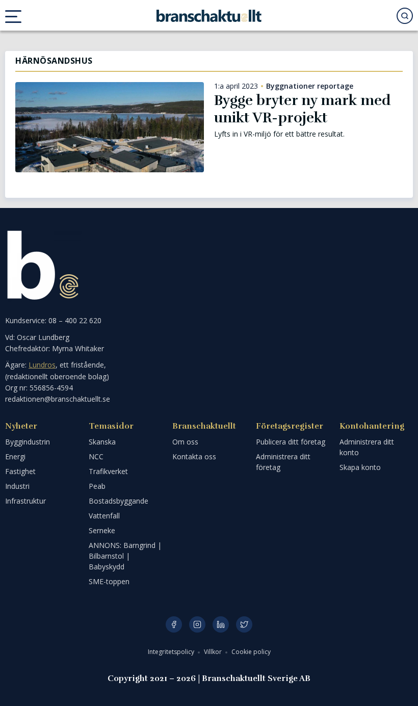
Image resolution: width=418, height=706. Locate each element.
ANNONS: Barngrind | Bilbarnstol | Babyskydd (125, 555)
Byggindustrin (27, 442)
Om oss (185, 442)
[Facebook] (174, 624)
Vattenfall (104, 515)
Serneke (102, 530)
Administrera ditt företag (283, 462)
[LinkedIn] (221, 624)
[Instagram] (197, 624)
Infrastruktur (25, 501)
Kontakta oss (194, 456)
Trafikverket (108, 471)
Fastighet (20, 471)
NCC (96, 456)
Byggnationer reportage (309, 86)
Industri (17, 486)
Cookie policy (251, 651)
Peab (97, 486)
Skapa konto (360, 467)
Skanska (102, 442)
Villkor (213, 651)
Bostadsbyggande (118, 501)
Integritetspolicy (172, 651)
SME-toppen (109, 581)
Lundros (42, 365)
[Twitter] (244, 624)
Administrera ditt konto (366, 447)
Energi (15, 456)
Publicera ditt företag (290, 442)
